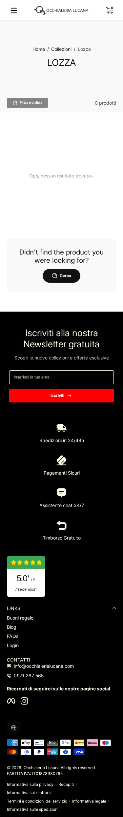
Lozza (84, 49)
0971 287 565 (29, 675)
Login (13, 645)
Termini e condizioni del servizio (37, 801)
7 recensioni (26, 589)
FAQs (12, 636)
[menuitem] (61, 617)
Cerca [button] (65, 275)
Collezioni (61, 49)
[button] (109, 10)
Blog (11, 627)
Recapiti (66, 784)
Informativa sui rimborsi (29, 792)
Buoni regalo (20, 618)
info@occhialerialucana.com (44, 666)
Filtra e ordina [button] (31, 102)
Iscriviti (57, 395)
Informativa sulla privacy (30, 784)
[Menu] (14, 10)
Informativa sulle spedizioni (32, 809)
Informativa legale (89, 801)
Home (38, 49)
